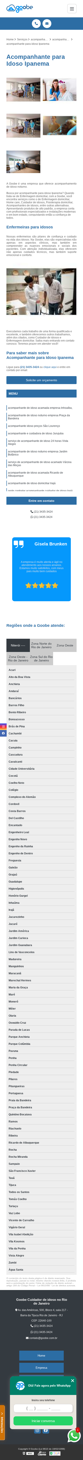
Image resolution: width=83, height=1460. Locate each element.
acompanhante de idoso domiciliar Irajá (32, 483)
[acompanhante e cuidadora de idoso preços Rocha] (60, 90)
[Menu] (72, 8)
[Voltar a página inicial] (19, 8)
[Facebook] (45, 1430)
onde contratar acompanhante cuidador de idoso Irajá (40, 490)
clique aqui (50, 367)
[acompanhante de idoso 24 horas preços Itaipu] (60, 126)
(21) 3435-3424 (30, 367)
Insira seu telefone (43, 1400)
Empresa (41, 1367)
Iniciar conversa (43, 1421)
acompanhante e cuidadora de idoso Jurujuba (36, 433)
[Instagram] (37, 1430)
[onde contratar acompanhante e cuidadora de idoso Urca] (23, 126)
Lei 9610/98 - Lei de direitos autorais (56, 1285)
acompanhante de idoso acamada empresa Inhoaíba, (40, 407)
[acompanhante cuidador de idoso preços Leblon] (23, 162)
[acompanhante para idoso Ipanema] (23, 90)
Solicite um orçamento (41, 380)
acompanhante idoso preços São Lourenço (34, 426)
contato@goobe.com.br (43, 1338)
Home (41, 1355)
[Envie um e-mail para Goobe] (46, 23)
